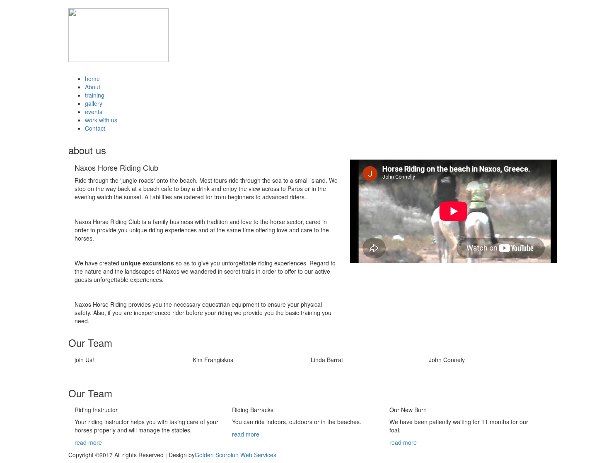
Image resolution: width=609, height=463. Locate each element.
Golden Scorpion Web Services (235, 455)
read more (88, 442)
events (93, 111)
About (92, 87)
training (94, 95)
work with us (101, 120)
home (92, 78)
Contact (95, 128)
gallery (93, 103)
